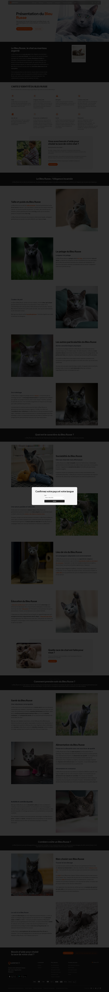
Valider (54, 501)
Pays (45, 495)
